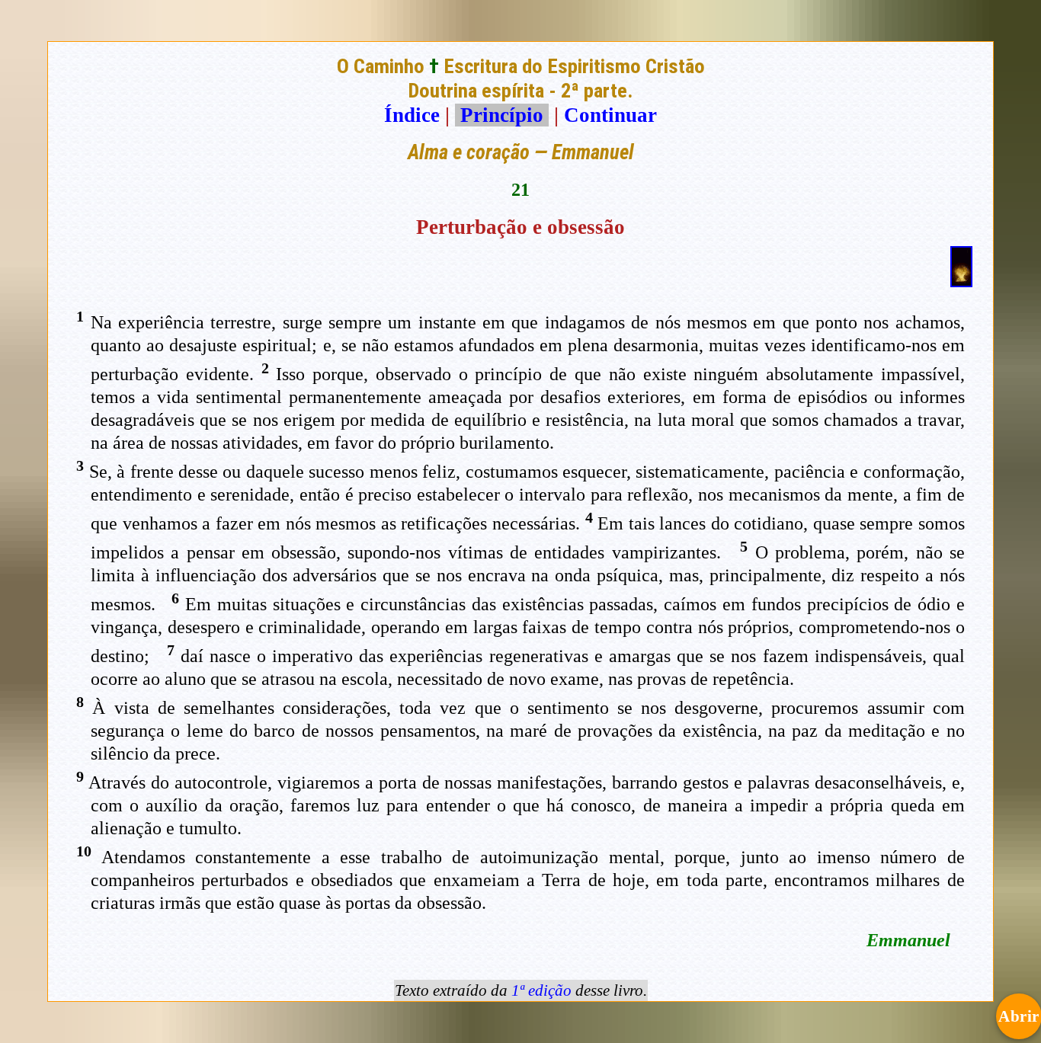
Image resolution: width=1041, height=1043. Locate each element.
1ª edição (541, 990)
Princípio (502, 115)
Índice (412, 115)
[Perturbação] (961, 280)
